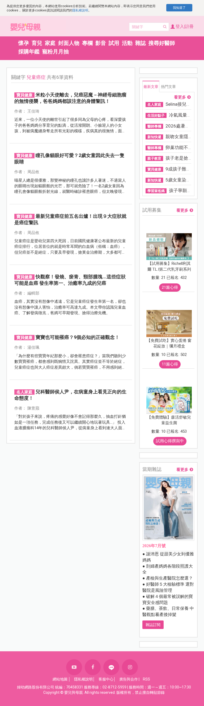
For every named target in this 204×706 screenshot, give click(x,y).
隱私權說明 (80, 10)
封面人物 (68, 43)
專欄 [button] (87, 43)
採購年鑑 (29, 51)
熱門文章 (168, 86)
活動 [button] (127, 43)
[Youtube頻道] (74, 667)
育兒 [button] (37, 43)
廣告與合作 (128, 679)
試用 (114, 43)
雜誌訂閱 (153, 625)
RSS (146, 679)
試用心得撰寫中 (170, 441)
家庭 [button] (50, 43)
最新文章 (150, 86)
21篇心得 (170, 287)
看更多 (180, 97)
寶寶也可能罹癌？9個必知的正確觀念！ (78, 337)
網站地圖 (60, 679)
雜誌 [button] (140, 43)
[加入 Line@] (111, 667)
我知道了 (179, 8)
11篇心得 (170, 364)
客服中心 (106, 679)
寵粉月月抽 (55, 51)
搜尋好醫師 (161, 43)
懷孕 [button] (23, 43)
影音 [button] (100, 43)
